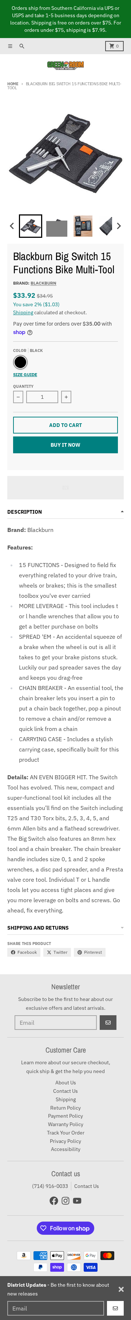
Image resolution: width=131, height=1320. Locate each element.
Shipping (23, 312)
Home (13, 83)
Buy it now (65, 445)
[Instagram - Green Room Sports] (65, 1200)
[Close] (121, 1289)
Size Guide (25, 374)
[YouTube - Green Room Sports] (77, 1200)
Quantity (23, 386)
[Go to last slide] (12, 226)
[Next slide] (119, 226)
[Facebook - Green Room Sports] (53, 1200)
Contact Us (86, 1186)
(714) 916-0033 (50, 1186)
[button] (30, 226)
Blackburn (43, 283)
